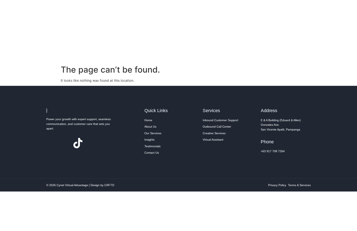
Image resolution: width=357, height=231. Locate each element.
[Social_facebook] (51, 143)
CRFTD (109, 185)
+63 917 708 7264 (273, 151)
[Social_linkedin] (65, 143)
